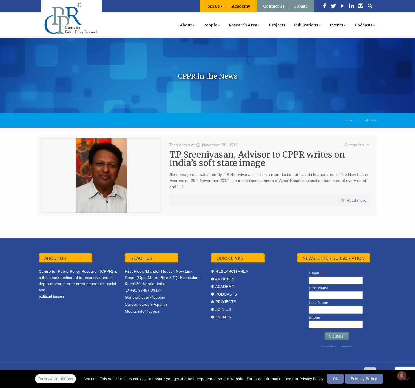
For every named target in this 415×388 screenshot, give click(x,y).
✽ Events (221, 317)
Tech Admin (179, 145)
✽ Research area (229, 271)
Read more (356, 200)
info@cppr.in (149, 311)
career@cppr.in (153, 304)
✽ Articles (222, 279)
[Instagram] (360, 6)
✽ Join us (221, 309)
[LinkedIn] (351, 6)
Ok (335, 378)
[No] (408, 379)
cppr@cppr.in (153, 297)
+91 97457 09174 (146, 290)
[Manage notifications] (401, 375)
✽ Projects (223, 302)
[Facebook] (324, 6)
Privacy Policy (364, 378)
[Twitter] (333, 6)
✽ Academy (222, 286)
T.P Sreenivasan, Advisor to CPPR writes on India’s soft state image (257, 158)
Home (348, 120)
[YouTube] (342, 6)
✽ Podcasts (224, 294)
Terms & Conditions (55, 378)
